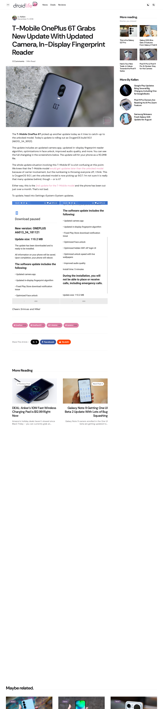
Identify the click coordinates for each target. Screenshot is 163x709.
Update (72, 325)
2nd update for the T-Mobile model (55, 185)
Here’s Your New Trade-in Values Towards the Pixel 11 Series (128, 67)
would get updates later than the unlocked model (76, 168)
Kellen (22, 16)
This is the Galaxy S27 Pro (127, 41)
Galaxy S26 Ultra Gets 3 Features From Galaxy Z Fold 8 (148, 42)
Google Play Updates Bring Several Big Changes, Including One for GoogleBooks (145, 89)
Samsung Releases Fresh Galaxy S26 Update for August (143, 117)
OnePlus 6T (38, 325)
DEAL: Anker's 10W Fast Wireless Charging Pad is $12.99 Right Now (34, 412)
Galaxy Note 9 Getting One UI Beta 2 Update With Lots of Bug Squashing (86, 412)
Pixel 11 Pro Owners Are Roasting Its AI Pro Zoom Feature (145, 103)
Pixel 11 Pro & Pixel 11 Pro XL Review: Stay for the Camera (148, 66)
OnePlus (21, 325)
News (13, 702)
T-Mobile (55, 325)
